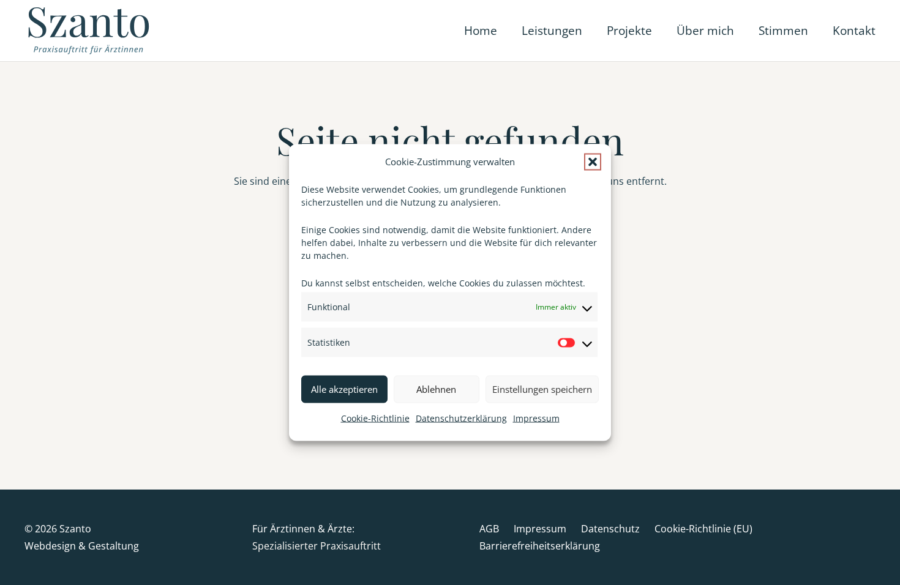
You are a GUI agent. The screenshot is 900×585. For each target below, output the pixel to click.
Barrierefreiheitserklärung (539, 546)
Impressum (536, 418)
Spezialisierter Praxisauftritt (316, 546)
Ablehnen (436, 388)
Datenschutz (610, 528)
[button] (593, 162)
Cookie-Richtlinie (375, 418)
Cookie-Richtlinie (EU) (703, 528)
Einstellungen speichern (542, 388)
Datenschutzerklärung (461, 418)
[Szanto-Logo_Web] (90, 30)
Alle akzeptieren (344, 388)
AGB (489, 528)
